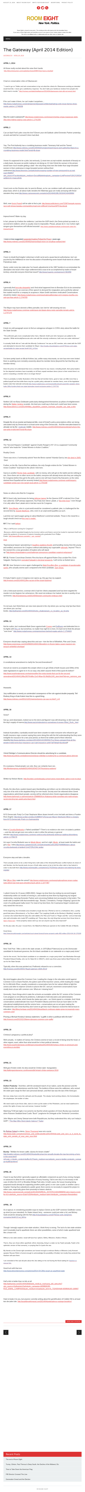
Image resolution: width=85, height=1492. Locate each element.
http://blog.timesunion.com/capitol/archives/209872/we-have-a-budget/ (28, 71)
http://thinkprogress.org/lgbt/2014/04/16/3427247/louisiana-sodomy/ (29, 768)
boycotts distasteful (22, 288)
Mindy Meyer (36, 842)
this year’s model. (29, 518)
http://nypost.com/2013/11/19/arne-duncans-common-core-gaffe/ (28, 1019)
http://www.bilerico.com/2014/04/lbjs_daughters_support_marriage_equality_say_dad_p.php (39, 407)
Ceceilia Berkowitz (16, 830)
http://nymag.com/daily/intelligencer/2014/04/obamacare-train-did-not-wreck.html (47, 91)
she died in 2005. (74, 458)
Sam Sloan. (59, 568)
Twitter (42, 7)
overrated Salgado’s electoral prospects (36, 560)
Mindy (55, 842)
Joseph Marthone (22, 511)
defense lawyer (40, 498)
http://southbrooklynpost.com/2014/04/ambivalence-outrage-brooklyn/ (45, 1301)
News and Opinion (73, 1321)
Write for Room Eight (40, 2)
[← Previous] (5, 1332)
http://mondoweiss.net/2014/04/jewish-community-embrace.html (37, 596)
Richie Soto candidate (26, 473)
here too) (12, 921)
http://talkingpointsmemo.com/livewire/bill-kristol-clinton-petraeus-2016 (30, 1070)
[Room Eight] (42, 25)
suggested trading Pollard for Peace (37, 239)
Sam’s (5, 921)
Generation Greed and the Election (18, 1479)
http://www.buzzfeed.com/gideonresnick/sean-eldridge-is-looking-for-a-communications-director (40, 756)
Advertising (55, 2)
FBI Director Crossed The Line (16, 1474)
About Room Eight (24, 2)
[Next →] (79, 1332)
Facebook (38, 7)
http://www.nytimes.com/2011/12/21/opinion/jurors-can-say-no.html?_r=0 (31, 699)
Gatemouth (7, 55)
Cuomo (49, 626)
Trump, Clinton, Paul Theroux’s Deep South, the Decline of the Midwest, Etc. (32, 1464)
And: (5, 540)
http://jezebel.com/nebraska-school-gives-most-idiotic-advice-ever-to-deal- (52, 779)
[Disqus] (42, 1366)
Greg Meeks (13, 508)
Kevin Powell (17, 203)
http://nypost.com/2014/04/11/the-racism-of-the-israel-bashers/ (27, 580)
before (17, 524)
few (9, 845)
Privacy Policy (67, 2)
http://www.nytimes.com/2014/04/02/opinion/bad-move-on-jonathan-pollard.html (34, 242)
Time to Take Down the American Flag (19, 1469)
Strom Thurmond (31, 1131)
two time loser (64, 501)
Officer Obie (11, 880)
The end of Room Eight (14, 1459)
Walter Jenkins (17, 404)
